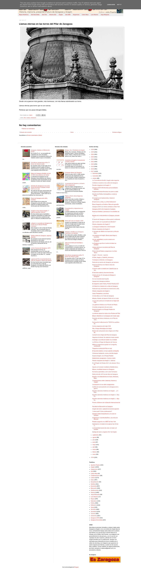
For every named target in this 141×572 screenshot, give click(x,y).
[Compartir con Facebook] (43, 115)
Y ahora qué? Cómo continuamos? (102, 411)
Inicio (71, 132)
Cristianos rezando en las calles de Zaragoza (105, 183)
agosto (94, 437)
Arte (25, 117)
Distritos (93, 484)
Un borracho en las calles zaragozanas (103, 384)
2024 (92, 154)
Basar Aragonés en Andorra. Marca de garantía (105, 204)
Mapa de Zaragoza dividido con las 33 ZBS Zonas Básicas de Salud (41, 174)
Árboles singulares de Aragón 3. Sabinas (103, 360)
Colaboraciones (95, 475)
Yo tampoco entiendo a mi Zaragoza (102, 260)
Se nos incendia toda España (100, 279)
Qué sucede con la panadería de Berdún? (104, 222)
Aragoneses (76, 14)
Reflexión (93, 505)
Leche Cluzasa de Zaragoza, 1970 (40, 248)
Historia (93, 492)
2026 (92, 149)
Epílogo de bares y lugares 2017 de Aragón (104, 432)
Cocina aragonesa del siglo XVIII (101, 326)
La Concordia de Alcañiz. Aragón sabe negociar (105, 180)
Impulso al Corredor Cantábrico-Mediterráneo (105, 367)
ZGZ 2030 (67, 14)
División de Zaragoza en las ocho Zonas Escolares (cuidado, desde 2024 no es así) (40, 187)
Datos (92, 480)
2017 (92, 171)
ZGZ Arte (44, 14)
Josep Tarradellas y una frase (100, 293)
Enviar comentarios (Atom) (34, 135)
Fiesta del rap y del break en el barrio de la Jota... (106, 288)
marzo (94, 449)
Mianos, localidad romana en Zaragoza (103, 369)
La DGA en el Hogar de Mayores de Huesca (104, 342)
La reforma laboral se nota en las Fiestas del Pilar (106, 313)
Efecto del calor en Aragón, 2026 (74, 221)
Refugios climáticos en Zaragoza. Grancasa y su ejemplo (74, 232)
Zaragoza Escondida (96, 520)
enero (94, 454)
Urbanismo (33, 117)
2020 (92, 164)
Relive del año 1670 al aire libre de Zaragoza (105, 374)
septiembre (95, 435)
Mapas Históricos (23, 14)
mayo (94, 444)
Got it (119, 4)
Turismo (93, 513)
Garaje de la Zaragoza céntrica (101, 281)
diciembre (95, 173)
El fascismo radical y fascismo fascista (103, 272)
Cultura (28, 117)
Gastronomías (95, 490)
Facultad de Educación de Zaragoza (102, 406)
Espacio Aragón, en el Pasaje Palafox (102, 356)
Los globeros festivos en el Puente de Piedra (104, 304)
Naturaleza (94, 501)
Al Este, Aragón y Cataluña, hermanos (103, 257)
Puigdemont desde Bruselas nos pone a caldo (105, 191)
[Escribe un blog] (39, 115)
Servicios (93, 509)
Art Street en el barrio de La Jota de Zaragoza (105, 286)
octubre (94, 178)
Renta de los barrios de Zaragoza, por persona (105, 262)
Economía (93, 486)
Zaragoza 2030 (95, 518)
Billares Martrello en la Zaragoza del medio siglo (105, 316)
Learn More (111, 4)
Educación (94, 488)
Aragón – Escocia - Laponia (100, 255)
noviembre (95, 176)
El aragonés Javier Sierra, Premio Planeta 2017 (105, 283)
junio (94, 442)
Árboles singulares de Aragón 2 (101, 224)
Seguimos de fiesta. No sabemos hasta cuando (105, 337)
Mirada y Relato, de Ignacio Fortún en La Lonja (105, 298)
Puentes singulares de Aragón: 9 (101, 185)
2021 (92, 161)
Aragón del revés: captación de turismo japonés (105, 409)
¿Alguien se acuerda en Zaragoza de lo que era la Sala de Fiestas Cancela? (41, 224)
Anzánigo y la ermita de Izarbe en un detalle (104, 339)
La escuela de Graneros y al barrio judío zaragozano (74, 184)
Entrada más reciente (26, 132)
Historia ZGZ (52, 14)
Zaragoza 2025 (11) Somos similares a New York (106, 206)
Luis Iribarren (94, 14)
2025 (92, 152)
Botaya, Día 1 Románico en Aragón (75, 150)
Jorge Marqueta (105, 14)
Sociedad (93, 511)
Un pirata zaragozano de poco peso (102, 307)
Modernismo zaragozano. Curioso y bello (103, 358)
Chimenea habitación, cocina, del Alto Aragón (105, 353)
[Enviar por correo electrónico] (37, 115)
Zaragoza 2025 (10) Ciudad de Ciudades (103, 209)
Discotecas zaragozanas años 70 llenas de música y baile (40, 163)
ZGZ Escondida (35, 14)
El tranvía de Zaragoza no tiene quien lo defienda (106, 219)
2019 (92, 166)
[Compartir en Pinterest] (45, 115)
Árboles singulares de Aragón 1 (101, 291)
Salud (92, 507)
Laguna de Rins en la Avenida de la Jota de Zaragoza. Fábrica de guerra (41, 259)
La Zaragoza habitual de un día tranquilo (103, 226)
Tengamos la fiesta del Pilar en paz (102, 348)
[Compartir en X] (41, 115)
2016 (92, 457)
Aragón (61, 14)
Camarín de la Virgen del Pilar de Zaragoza (104, 335)
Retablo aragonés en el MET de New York (104, 421)
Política (93, 503)
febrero (94, 452)
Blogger (76, 567)
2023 (92, 157)
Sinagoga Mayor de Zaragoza (73, 172)
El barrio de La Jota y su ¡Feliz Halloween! (104, 202)
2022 (92, 159)
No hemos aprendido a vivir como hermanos (104, 372)
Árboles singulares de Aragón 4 (101, 229)
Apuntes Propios (95, 465)
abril (93, 447)
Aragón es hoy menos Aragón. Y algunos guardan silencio (40, 211)
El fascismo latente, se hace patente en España (105, 351)
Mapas (93, 499)
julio (93, 440)
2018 (92, 169)
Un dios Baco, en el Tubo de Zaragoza (103, 296)
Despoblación (95, 482)
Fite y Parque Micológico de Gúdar (102, 328)
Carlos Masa (85, 14)
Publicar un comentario (28, 128)
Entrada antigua (116, 132)
